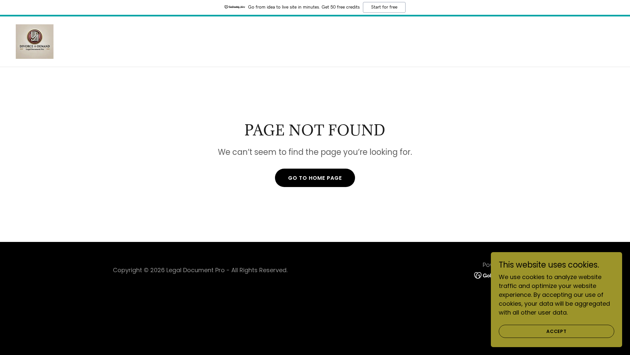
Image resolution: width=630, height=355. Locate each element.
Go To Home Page (315, 178)
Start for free (384, 7)
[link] (34, 41)
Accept (556, 331)
